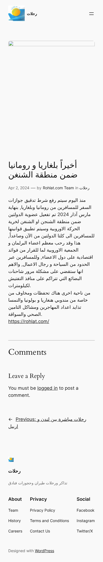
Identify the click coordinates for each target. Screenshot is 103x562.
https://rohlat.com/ (28, 321)
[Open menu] (91, 13)
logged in (47, 388)
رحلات (32, 13)
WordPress (44, 550)
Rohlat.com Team (58, 187)
